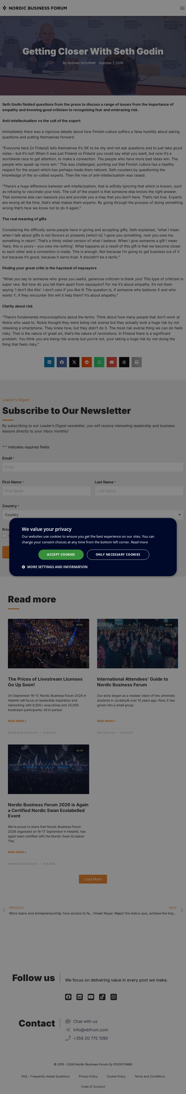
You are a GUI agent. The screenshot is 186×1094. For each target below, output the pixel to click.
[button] (55, 566)
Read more (139, 542)
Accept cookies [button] (61, 554)
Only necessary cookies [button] (118, 554)
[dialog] (93, 547)
